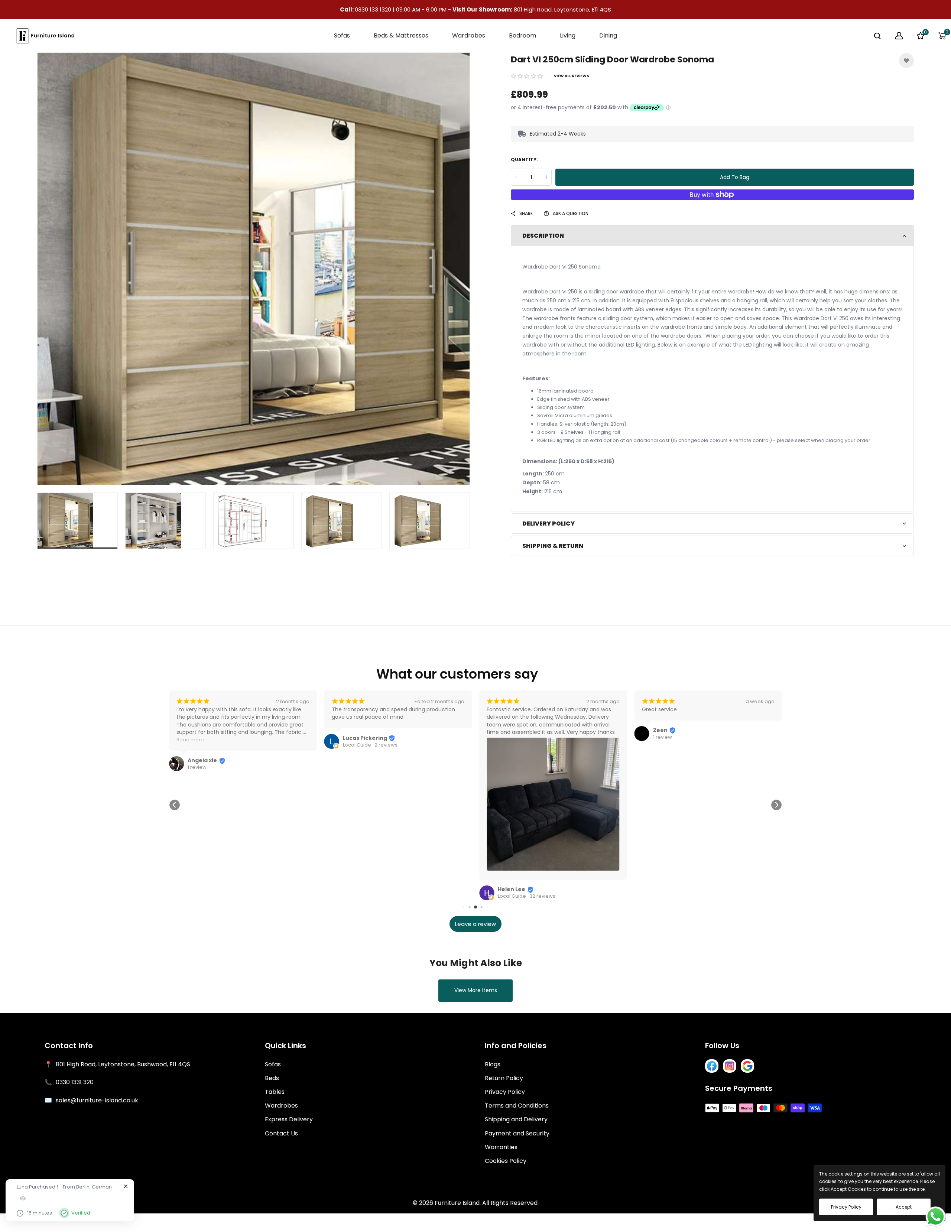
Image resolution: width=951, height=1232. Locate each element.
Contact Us (281, 1133)
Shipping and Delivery (516, 1119)
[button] (527, 76)
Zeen (505, 730)
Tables (275, 1092)
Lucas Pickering (210, 738)
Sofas (273, 1064)
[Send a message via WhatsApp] (935, 1216)
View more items (475, 990)
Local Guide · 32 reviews (371, 896)
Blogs (492, 1064)
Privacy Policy (505, 1092)
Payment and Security (517, 1133)
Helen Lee (356, 889)
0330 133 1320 (374, 9)
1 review (507, 737)
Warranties (501, 1147)
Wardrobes (281, 1105)
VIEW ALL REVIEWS (571, 76)
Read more (655, 740)
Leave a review (475, 924)
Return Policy (504, 1078)
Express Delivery (289, 1119)
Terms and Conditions (517, 1105)
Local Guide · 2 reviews (215, 745)
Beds (272, 1078)
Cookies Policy (505, 1161)
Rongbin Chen (673, 760)
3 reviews (664, 767)
